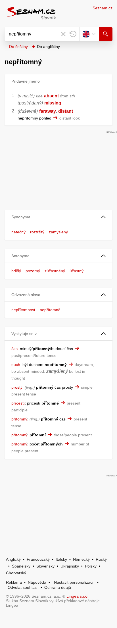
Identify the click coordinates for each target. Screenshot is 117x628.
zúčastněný (55, 271)
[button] (58, 217)
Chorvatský (16, 573)
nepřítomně (50, 309)
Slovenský (45, 566)
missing (52, 103)
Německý (81, 559)
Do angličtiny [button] (48, 46)
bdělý (16, 271)
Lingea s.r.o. (77, 596)
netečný (18, 232)
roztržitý (37, 232)
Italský (61, 559)
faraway (47, 111)
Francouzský (38, 559)
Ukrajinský (69, 566)
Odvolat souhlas (22, 587)
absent (51, 95)
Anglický (13, 559)
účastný (76, 271)
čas (14, 348)
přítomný (19, 419)
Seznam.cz (102, 8)
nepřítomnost (23, 309)
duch (15, 364)
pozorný (33, 271)
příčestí (18, 403)
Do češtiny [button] (18, 46)
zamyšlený (58, 232)
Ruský (101, 559)
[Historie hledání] (73, 34)
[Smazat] (63, 34)
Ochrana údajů (57, 587)
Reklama (14, 582)
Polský (91, 566)
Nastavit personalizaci (73, 582)
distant (65, 111)
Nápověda (37, 582)
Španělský (21, 566)
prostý (16, 387)
